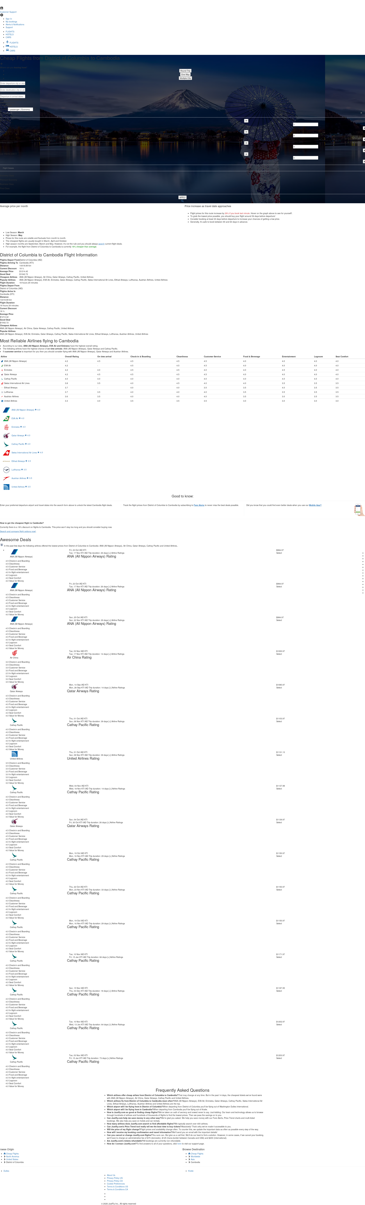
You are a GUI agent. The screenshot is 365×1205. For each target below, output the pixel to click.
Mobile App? (315, 505)
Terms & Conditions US (117, 1186)
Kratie (190, 1170)
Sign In (9, 18)
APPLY (182, 197)
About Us (111, 1175)
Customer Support (8, 11)
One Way (185, 74)
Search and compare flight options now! (18, 531)
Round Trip (185, 70)
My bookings (11, 21)
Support (9, 27)
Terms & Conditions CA (117, 1189)
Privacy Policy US (115, 1177)
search (101, 243)
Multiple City (185, 78)
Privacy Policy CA (115, 1180)
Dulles (6, 1170)
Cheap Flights (12, 1153)
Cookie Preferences (116, 1183)
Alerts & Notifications (15, 24)
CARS (8, 37)
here (179, 1143)
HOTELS (10, 34)
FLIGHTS (10, 31)
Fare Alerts (199, 505)
